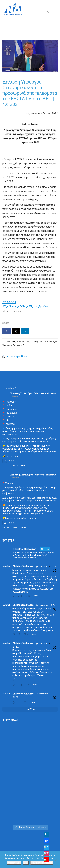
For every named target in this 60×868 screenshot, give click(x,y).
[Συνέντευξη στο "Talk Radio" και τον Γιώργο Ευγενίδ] (30, 806)
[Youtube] (46, 859)
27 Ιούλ (16, 647)
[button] (48, 12)
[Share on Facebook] (6, 331)
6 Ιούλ (15, 697)
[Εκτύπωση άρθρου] (3, 356)
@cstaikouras (41, 566)
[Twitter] (46, 847)
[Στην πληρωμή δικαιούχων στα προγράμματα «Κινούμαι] (30, 741)
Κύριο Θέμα (43, 341)
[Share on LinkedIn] (25, 331)
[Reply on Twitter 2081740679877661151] (14, 685)
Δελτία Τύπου (24, 341)
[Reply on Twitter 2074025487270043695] (14, 703)
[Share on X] (16, 331)
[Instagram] (46, 853)
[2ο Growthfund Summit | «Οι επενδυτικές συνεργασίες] (30, 774)
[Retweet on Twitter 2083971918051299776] (20, 634)
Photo (11, 460)
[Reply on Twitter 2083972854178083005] (14, 596)
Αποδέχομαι (14, 862)
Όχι (25, 862)
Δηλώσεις (34, 341)
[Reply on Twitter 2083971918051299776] (14, 634)
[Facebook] (46, 840)
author (19, 345)
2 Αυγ (53, 566)
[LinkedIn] (46, 834)
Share (23, 466)
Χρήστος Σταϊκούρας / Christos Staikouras (33, 393)
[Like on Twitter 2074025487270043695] (26, 703)
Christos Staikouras (23, 566)
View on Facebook (10, 466)
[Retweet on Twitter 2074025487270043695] (20, 703)
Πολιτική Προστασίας (42, 862)
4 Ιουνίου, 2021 (8, 341)
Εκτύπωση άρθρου (16, 356)
